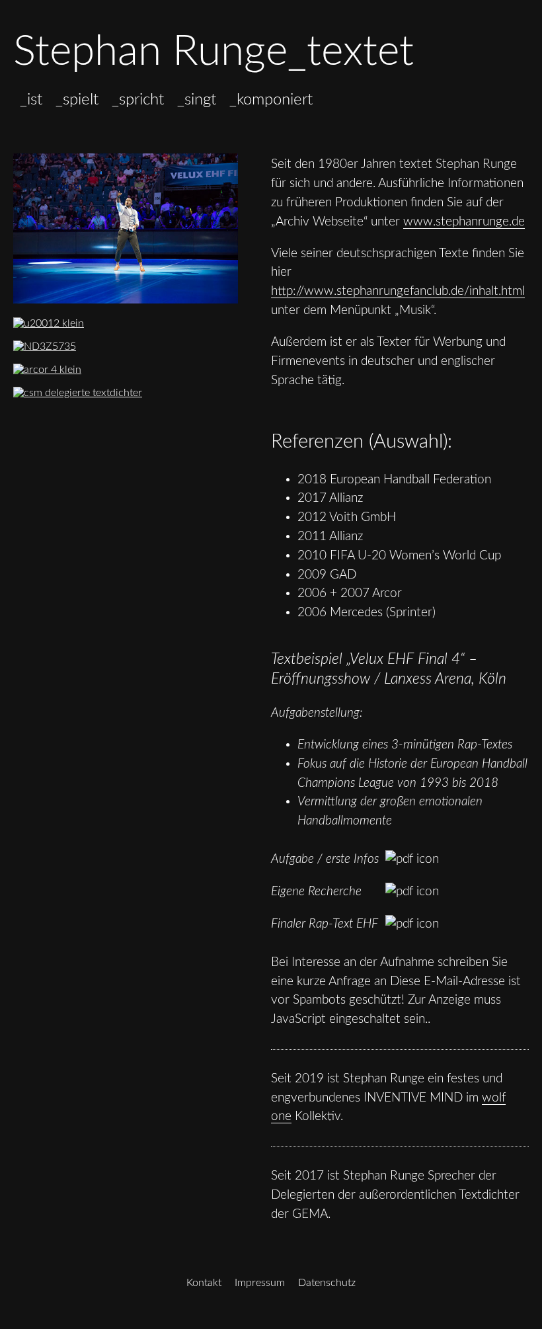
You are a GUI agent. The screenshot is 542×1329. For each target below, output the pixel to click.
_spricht (138, 100)
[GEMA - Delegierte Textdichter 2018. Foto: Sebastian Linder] (94, 392)
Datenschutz (327, 1282)
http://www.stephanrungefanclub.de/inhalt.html (398, 291)
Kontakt (203, 1282)
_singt (196, 100)
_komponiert (271, 100)
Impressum (260, 1282)
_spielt (77, 100)
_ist (31, 100)
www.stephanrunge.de (464, 222)
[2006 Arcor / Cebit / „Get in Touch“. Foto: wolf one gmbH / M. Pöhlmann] (63, 369)
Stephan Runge (150, 51)
